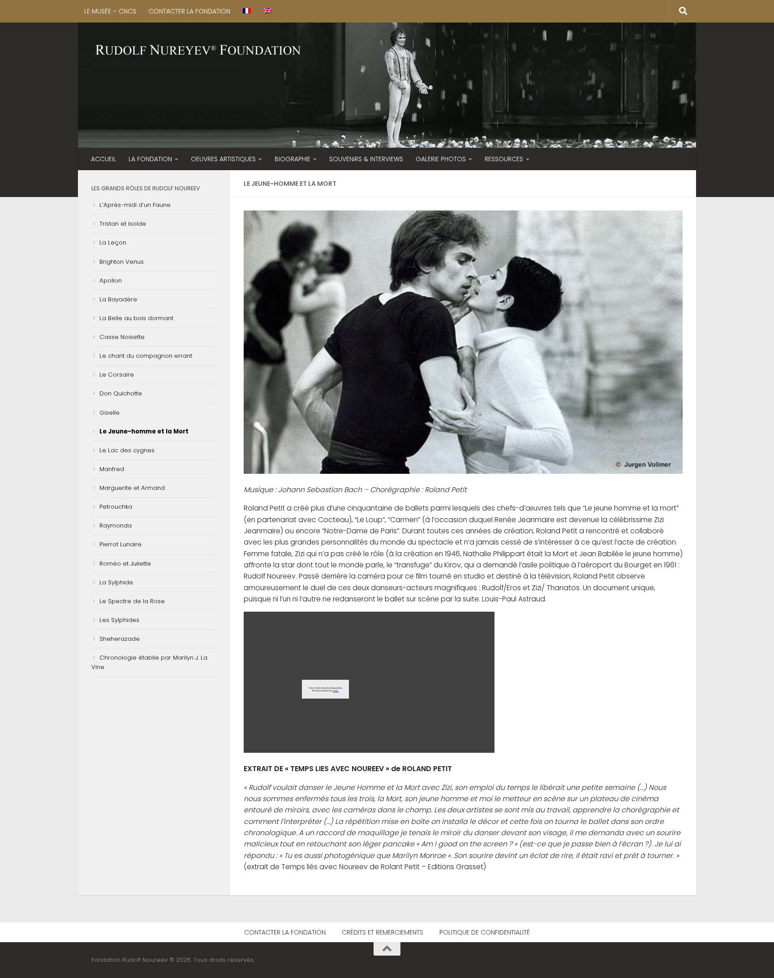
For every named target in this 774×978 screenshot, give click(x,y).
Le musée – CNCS (110, 11)
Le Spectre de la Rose (132, 601)
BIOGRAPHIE (292, 158)
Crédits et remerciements (382, 932)
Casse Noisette (122, 337)
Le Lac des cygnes (127, 450)
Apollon (110, 280)
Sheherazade (119, 639)
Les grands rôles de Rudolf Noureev (145, 188)
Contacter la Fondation (189, 11)
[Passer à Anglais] (267, 11)
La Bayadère (118, 299)
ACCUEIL (103, 158)
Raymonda (115, 525)
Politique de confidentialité (484, 932)
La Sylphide (116, 582)
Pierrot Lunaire (120, 544)
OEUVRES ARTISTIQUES (223, 158)
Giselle (109, 412)
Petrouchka (115, 506)
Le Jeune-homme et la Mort (144, 431)
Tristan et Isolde (122, 223)
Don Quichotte (120, 393)
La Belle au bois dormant (136, 318)
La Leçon (112, 242)
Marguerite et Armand (132, 488)
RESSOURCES (504, 158)
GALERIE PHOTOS (441, 158)
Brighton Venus (121, 261)
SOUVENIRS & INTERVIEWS (366, 158)
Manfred (111, 469)
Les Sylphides (119, 620)
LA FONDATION (150, 158)
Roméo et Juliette (125, 563)
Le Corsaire (116, 374)
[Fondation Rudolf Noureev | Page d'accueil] (198, 50)
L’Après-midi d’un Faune (135, 205)
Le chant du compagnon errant (145, 356)
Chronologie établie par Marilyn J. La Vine (149, 662)
